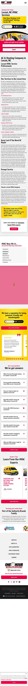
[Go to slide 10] (22, 358)
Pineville (5, 253)
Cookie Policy (8, 679)
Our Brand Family (14, 554)
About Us (14, 543)
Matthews (5, 251)
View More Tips (14, 501)
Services (14, 540)
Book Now (14, 229)
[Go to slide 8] (18, 358)
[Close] (26, 673)
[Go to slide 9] (20, 358)
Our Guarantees (14, 547)
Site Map (14, 593)
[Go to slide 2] (6, 358)
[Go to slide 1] (5, 358)
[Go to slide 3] (8, 358)
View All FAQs (14, 449)
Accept (14, 682)
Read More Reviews (14, 328)
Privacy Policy (20, 593)
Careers (14, 557)
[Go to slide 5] (12, 358)
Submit (14, 50)
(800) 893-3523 (15, 570)
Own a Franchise (14, 550)
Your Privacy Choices (10, 596)
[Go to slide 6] (14, 358)
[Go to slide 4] (10, 358)
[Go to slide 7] (16, 358)
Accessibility (8, 593)
